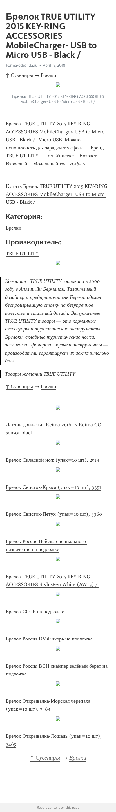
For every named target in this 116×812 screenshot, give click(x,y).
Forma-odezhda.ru (21, 65)
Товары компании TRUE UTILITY (40, 374)
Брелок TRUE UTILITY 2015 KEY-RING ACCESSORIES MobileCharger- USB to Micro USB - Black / (56, 132)
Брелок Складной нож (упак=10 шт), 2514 (52, 460)
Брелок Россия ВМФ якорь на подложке (49, 639)
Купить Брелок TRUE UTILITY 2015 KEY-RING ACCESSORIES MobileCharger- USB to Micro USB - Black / (57, 194)
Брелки (48, 75)
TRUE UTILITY (22, 253)
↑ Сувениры (19, 75)
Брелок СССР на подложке (35, 612)
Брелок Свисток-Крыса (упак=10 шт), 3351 (53, 487)
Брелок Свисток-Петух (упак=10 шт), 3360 (54, 514)
